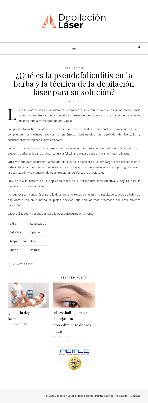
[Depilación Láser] (74, 20)
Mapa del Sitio (85, 395)
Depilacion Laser (22, 264)
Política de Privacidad (127, 395)
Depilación (74, 68)
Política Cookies (104, 395)
